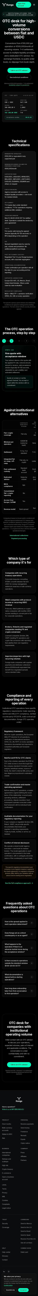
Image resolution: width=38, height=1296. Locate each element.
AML (3, 1196)
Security (5, 1223)
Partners (23, 1160)
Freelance (24, 1132)
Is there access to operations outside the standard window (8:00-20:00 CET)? (16, 963)
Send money (25, 1128)
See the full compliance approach (18, 883)
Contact (4, 1260)
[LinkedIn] (4, 1271)
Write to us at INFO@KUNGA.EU (13, 1109)
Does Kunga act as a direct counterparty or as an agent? (16, 934)
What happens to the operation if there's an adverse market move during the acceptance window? (16, 948)
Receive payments (27, 1124)
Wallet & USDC (7, 1134)
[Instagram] (9, 1271)
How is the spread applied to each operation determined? (16, 922)
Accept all (23, 1290)
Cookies (5, 1200)
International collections (19, 535)
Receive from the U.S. (28, 1239)
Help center (6, 1252)
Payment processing (19, 538)
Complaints (6, 1204)
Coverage (5, 1227)
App (3, 1138)
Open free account (21, 5)
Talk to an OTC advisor (19, 70)
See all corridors (26, 1243)
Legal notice (6, 1208)
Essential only (10, 1290)
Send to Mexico (26, 1223)
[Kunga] (7, 4)
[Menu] (34, 5)
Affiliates (23, 1156)
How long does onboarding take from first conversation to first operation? (16, 991)
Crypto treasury (7, 1169)
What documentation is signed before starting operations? (14, 977)
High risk (5, 1165)
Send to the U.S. (26, 1227)
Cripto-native (25, 1143)
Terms (4, 1189)
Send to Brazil (25, 1231)
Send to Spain (26, 1235)
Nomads (23, 1135)
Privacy (4, 1193)
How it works (6, 1124)
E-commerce (6, 1173)
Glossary (5, 1256)
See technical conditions (19, 77)
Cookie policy (8, 1285)
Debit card (24, 1252)
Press (23, 1152)
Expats (23, 1139)
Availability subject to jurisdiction (19, 85)
